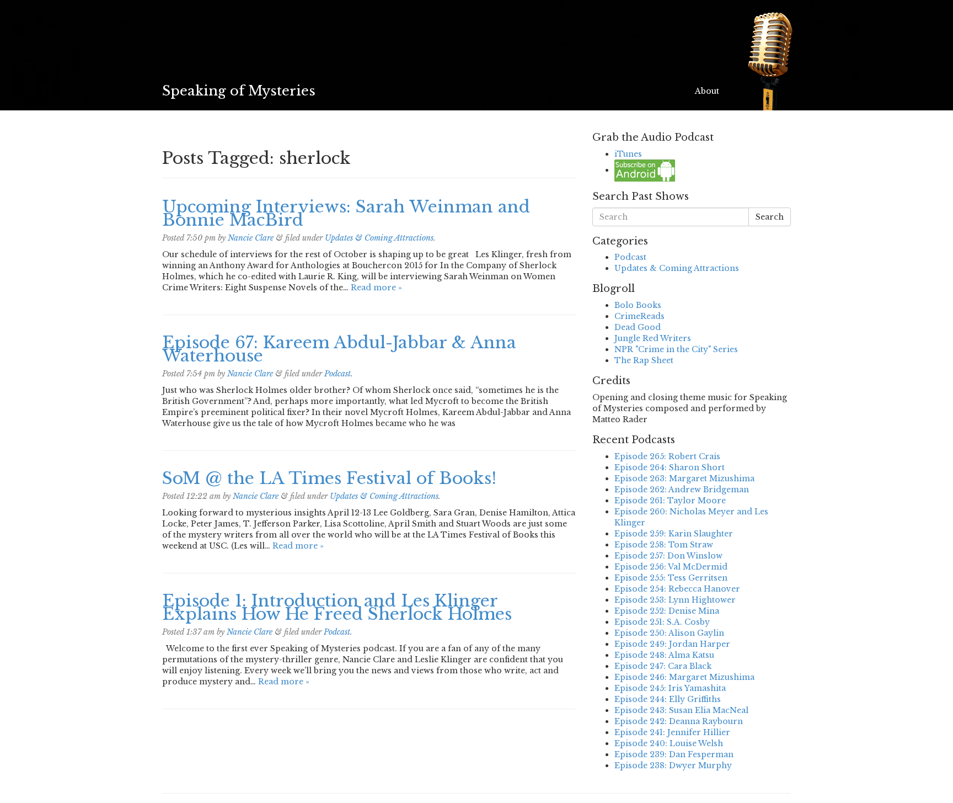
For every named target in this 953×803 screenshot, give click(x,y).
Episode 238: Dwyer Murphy (673, 765)
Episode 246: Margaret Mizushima (684, 677)
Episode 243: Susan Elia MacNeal (681, 710)
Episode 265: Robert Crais (667, 456)
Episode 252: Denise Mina (666, 611)
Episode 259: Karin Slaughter (673, 534)
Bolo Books (637, 305)
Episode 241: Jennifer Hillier (672, 732)
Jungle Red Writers (652, 338)
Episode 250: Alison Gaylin (669, 633)
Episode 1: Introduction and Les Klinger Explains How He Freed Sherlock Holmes (337, 607)
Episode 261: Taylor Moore (670, 501)
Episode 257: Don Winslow (668, 556)
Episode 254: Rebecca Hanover (677, 589)
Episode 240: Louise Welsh (668, 743)
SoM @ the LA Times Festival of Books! (329, 478)
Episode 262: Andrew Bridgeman (681, 489)
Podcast (337, 374)
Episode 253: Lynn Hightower (675, 600)
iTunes (628, 154)
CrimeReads (639, 316)
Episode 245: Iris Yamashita (670, 688)
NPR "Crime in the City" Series (676, 349)
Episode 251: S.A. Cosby (662, 622)
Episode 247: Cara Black (662, 666)
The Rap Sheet (643, 360)
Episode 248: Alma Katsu (664, 655)
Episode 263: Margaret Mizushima (684, 478)
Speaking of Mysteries (238, 91)
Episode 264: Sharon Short (669, 467)
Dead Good (637, 327)
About (707, 91)
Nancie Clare (251, 238)
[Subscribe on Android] (644, 170)
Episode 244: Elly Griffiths (667, 699)
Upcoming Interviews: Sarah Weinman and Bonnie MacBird (346, 213)
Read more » (376, 288)
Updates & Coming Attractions (379, 238)
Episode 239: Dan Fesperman (674, 754)
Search (770, 217)
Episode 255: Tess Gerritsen (670, 578)
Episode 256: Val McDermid (670, 567)
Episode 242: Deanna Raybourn (678, 721)
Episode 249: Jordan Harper (672, 644)
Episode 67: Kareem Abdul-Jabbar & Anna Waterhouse (339, 349)
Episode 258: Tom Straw (663, 545)
